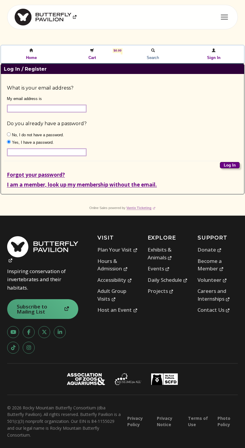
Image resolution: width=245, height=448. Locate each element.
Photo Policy (224, 421)
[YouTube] (13, 332)
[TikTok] (13, 348)
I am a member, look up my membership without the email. (82, 184)
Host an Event (117, 309)
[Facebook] (29, 332)
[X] (44, 332)
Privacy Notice (164, 421)
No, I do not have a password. (37, 135)
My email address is (24, 98)
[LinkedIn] (60, 332)
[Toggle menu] (224, 17)
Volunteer (212, 279)
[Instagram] (29, 348)
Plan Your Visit (117, 249)
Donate (209, 249)
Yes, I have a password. (32, 142)
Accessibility (114, 279)
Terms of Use (198, 421)
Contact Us (213, 309)
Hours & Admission (112, 265)
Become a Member (210, 265)
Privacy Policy (135, 421)
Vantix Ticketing (140, 208)
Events (159, 268)
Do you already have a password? (47, 123)
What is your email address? (40, 88)
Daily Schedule (168, 279)
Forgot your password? (36, 174)
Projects (161, 290)
